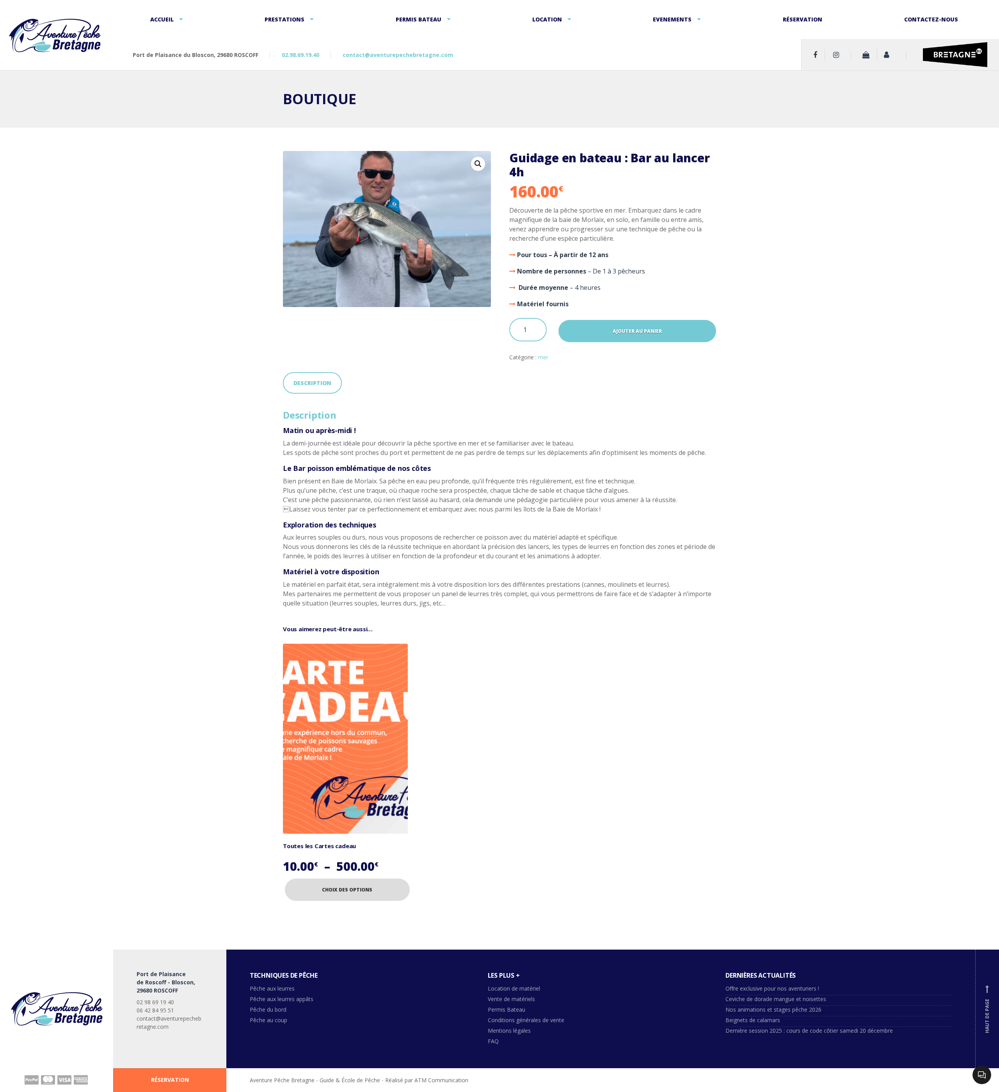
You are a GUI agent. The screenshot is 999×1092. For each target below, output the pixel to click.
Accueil (162, 19)
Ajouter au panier (637, 331)
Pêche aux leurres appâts (282, 999)
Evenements (672, 19)
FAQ (493, 1041)
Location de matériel (514, 988)
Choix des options (347, 889)
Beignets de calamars (752, 1020)
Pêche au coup (269, 1020)
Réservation (802, 19)
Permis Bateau (418, 19)
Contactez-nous (931, 19)
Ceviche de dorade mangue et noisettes (775, 999)
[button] (478, 164)
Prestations (284, 19)
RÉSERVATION (170, 1079)
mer (543, 357)
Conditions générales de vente (526, 1020)
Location (547, 19)
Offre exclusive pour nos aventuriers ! (772, 988)
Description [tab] (312, 383)
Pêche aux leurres (272, 988)
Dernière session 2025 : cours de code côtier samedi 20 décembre (809, 1030)
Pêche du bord (268, 1009)
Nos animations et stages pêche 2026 (773, 1009)
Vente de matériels (511, 999)
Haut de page (987, 1009)
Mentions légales (509, 1030)
